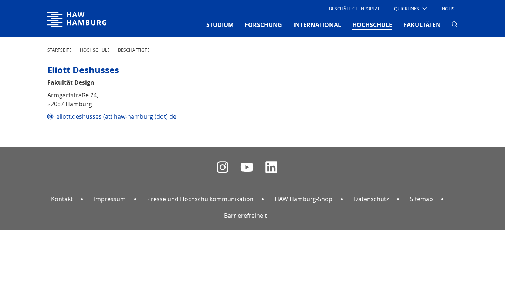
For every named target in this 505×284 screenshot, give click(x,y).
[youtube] (247, 167)
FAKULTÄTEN (422, 25)
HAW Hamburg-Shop (303, 199)
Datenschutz (371, 199)
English (448, 8)
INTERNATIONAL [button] (317, 25)
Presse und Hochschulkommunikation (200, 199)
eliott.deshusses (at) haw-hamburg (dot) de (116, 116)
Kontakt (62, 199)
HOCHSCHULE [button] (372, 24)
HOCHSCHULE (95, 50)
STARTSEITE (59, 50)
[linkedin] (271, 167)
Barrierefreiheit (245, 216)
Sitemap (421, 199)
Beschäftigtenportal (354, 8)
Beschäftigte (134, 50)
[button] (410, 8)
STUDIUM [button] (220, 25)
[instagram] (222, 167)
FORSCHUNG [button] (263, 25)
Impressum (110, 199)
